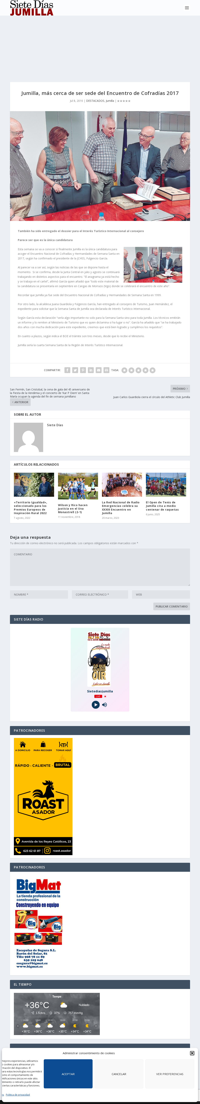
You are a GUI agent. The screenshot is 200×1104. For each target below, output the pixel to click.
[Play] (96, 705)
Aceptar (68, 1074)
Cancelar (119, 1074)
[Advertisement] (100, 45)
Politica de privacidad (18, 1094)
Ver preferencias (169, 1074)
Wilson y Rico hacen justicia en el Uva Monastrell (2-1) (73, 508)
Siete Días (55, 425)
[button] (192, 1053)
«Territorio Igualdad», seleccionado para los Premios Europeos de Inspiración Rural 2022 (30, 507)
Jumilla (110, 101)
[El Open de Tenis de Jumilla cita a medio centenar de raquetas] (166, 485)
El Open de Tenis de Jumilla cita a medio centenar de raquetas (162, 505)
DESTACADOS (95, 101)
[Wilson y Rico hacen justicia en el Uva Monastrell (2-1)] (78, 486)
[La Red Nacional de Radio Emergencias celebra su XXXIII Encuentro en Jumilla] (122, 485)
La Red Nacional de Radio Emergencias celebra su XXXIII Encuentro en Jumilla (121, 507)
